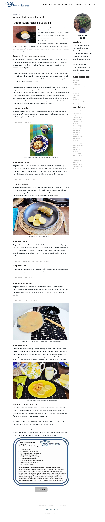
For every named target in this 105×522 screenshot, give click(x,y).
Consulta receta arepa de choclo (23, 122)
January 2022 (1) (77, 136)
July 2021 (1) (76, 138)
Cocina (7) (75, 91)
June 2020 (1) (76, 147)
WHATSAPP (52, 505)
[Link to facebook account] (47, 509)
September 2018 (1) (78, 166)
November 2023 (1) (78, 119)
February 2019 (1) (77, 164)
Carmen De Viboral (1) (79, 86)
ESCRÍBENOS (42, 505)
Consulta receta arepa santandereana (25, 300)
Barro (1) (75, 82)
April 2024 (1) (76, 115)
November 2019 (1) (78, 158)
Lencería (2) (76, 95)
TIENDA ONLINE (62, 505)
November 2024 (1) (78, 111)
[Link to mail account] (84, 38)
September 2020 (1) (78, 145)
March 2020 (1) (77, 153)
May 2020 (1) (76, 149)
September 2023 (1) (78, 121)
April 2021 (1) (76, 141)
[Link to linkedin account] (81, 38)
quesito (55, 195)
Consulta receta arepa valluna (23, 277)
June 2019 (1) (76, 162)
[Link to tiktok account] (54, 509)
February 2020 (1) (77, 156)
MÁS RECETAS (41, 489)
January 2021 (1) (77, 143)
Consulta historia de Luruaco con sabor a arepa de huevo (31, 261)
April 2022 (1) (76, 134)
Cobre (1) (75, 89)
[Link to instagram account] (51, 509)
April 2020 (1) (76, 151)
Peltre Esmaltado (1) (78, 101)
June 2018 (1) (76, 168)
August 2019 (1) (77, 160)
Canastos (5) (76, 84)
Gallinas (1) (76, 93)
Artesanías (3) (76, 80)
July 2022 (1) (76, 130)
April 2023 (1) (76, 123)
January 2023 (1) (77, 126)
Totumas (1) (76, 104)
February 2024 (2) (77, 117)
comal (49, 292)
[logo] (17, 4)
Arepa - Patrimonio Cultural (28, 17)
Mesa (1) (75, 97)
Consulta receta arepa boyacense (24, 179)
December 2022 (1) (78, 128)
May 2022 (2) (76, 132)
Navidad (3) (76, 99)
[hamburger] (31, 3)
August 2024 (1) (77, 113)
